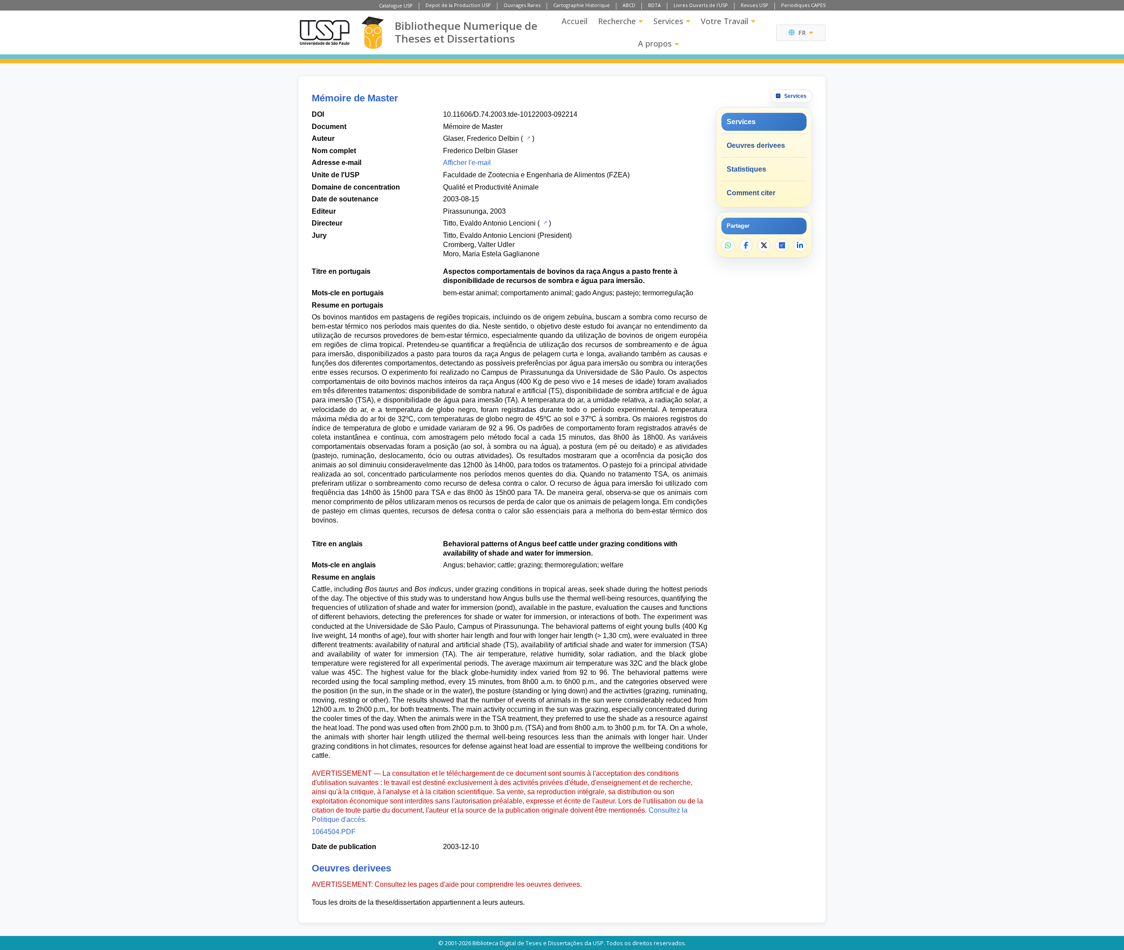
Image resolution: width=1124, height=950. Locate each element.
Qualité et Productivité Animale (491, 187)
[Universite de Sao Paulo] (324, 32)
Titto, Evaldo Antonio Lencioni (489, 223)
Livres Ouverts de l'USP (701, 5)
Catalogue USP (396, 5)
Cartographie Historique (581, 5)
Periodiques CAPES (803, 5)
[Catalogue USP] (527, 138)
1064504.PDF (334, 831)
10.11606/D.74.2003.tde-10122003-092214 (510, 114)
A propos (655, 43)
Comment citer (751, 193)
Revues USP (754, 5)
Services (668, 21)
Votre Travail (724, 21)
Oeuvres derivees (756, 145)
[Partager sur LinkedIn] (800, 245)
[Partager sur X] (764, 245)
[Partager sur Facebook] (746, 245)
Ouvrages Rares (522, 5)
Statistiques (746, 169)
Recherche (617, 21)
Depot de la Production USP (458, 5)
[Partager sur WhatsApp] (728, 245)
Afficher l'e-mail (467, 162)
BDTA (654, 5)
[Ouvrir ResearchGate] (782, 245)
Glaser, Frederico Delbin (481, 138)
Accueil (574, 21)
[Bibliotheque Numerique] (372, 32)
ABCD (629, 5)
